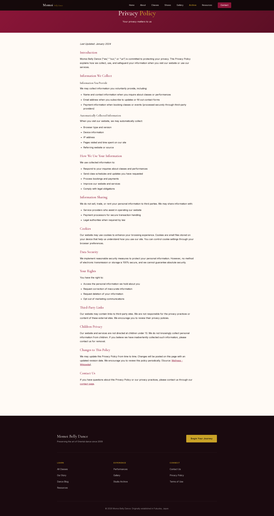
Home (131, 5)
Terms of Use (176, 481)
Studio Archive (120, 481)
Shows (168, 5)
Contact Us (175, 469)
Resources (207, 5)
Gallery (180, 5)
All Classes (62, 469)
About (143, 5)
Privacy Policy (177, 475)
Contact (224, 5)
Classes (155, 5)
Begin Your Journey (201, 438)
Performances (120, 469)
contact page (87, 383)
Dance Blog (62, 481)
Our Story (61, 475)
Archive (192, 5)
